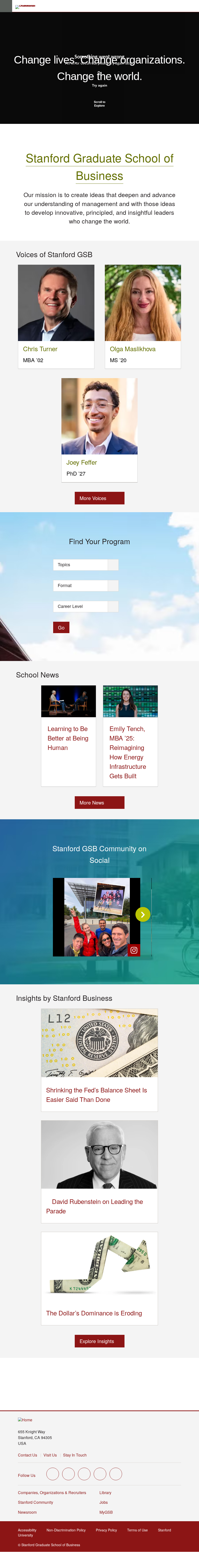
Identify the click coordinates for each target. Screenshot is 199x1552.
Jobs (104, 1502)
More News (92, 802)
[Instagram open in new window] (84, 1474)
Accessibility (28, 1530)
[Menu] (6, 6)
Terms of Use (139, 1530)
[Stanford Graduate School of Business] (27, 7)
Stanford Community (35, 1502)
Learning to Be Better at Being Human (68, 738)
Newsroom (27, 1512)
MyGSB (108, 1512)
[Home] (25, 1420)
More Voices (93, 497)
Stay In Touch (75, 1455)
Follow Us (26, 1475)
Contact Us (27, 1455)
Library (105, 1492)
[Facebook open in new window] (68, 1474)
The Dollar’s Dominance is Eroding (94, 1312)
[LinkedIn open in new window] (115, 1474)
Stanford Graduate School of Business (100, 166)
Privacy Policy (108, 1530)
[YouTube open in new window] (100, 1474)
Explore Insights (97, 1341)
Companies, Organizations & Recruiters (52, 1492)
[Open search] (193, 6)
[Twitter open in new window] (52, 1474)
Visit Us (50, 1455)
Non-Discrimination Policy (68, 1530)
